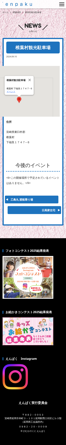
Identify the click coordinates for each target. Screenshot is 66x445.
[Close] (30, 80)
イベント (11, 91)
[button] (19, 100)
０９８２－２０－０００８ (33, 426)
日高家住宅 (48, 210)
